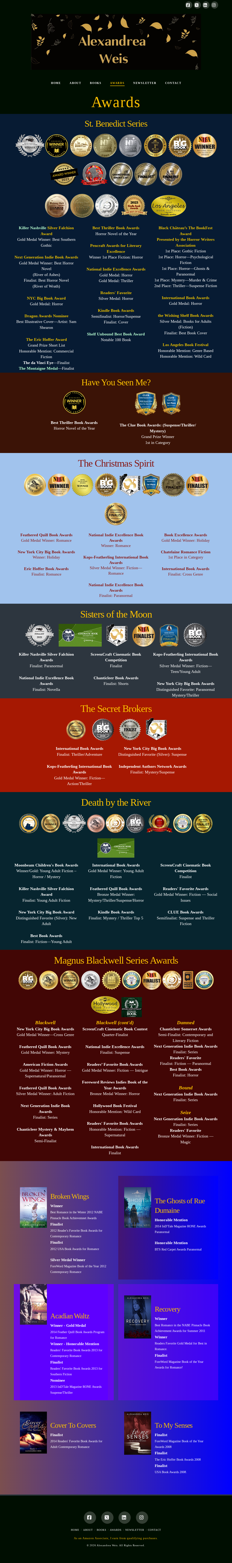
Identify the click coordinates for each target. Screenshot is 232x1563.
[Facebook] (188, 5)
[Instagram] (214, 5)
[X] (197, 5)
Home (75, 1530)
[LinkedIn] (206, 5)
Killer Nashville (32, 228)
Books (101, 1530)
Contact (154, 1530)
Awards (115, 1530)
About (88, 1530)
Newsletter (134, 1530)
